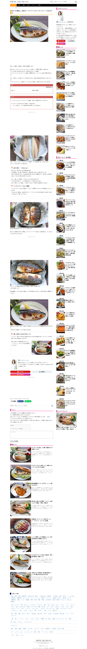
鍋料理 (54, 598)
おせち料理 (48, 599)
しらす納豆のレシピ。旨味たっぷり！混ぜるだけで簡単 (70, 105)
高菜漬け (48, 628)
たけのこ (40, 610)
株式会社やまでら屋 (48, 642)
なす (57, 604)
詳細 (48, 416)
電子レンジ (65, 596)
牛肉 (12, 613)
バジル (49, 610)
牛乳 (15, 622)
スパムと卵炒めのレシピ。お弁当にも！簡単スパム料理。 (70, 314)
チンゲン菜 (34, 606)
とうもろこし (14, 610)
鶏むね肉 (34, 613)
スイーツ (34, 5)
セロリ (52, 606)
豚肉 (16, 613)
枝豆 (57, 608)
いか (25, 631)
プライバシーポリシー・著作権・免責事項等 (43, 648)
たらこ (47, 631)
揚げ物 (64, 598)
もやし (67, 606)
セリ (48, 606)
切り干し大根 (60, 628)
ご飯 (12, 618)
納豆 (12, 628)
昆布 (35, 631)
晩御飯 (27, 599)
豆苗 (72, 606)
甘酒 (49, 618)
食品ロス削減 (55, 599)
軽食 (32, 599)
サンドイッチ (26, 598)
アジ (12, 631)
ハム (67, 613)
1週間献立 (13, 599)
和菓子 (43, 598)
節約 (60, 596)
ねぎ (49, 604)
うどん (27, 618)
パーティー (49, 598)
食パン (16, 618)
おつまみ (72, 596)
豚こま (23, 613)
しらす (16, 631)
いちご (22, 635)
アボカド (13, 608)
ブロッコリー (35, 608)
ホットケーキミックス (62, 618)
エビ (32, 631)
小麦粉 (53, 618)
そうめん (37, 618)
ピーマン (17, 604)
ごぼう (62, 606)
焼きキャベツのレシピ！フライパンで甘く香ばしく (70, 148)
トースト (21, 618)
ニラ (18, 608)
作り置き (55, 596)
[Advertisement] (31, 52)
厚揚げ (24, 628)
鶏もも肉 (39, 613)
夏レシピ (69, 599)
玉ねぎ (53, 604)
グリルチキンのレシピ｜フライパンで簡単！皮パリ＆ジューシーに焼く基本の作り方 (70, 266)
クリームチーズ (28, 622)
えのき (25, 610)
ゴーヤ (22, 608)
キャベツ (73, 604)
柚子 (35, 610)
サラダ (69, 598)
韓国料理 (19, 598)
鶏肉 (19, 613)
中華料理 (13, 598)
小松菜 (28, 606)
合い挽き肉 (55, 613)
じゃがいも (33, 604)
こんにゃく (36, 628)
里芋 (45, 604)
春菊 (39, 606)
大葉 (45, 610)
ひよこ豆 (30, 628)
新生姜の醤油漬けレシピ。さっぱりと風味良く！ (70, 364)
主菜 (19, 5)
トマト (67, 604)
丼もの (59, 598)
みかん (17, 635)
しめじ (20, 610)
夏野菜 (12, 601)
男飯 (39, 599)
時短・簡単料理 (22, 596)
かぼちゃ (57, 606)
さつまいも (39, 604)
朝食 (18, 599)
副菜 (24, 5)
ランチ (22, 599)
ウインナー (13, 615)
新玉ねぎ (54, 610)
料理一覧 (13, 5)
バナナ (12, 635)
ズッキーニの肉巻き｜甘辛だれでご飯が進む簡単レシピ (70, 84)
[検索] (76, 2)
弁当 (28, 5)
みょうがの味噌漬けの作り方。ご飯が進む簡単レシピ (70, 73)
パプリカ (62, 604)
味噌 (70, 618)
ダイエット (63, 599)
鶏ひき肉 (62, 613)
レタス (12, 606)
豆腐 (16, 628)
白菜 (17, 606)
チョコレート (14, 625)
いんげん (42, 608)
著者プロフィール (43, 645)
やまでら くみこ (25, 360)
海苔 (39, 631)
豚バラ (28, 613)
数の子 (51, 631)
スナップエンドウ (50, 608)
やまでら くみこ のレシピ (19, 2)
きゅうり (26, 604)
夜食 (35, 599)
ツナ (43, 631)
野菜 (43, 599)
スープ (32, 598)
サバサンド (15, 343)
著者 (39, 5)
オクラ (69, 608)
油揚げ (20, 628)
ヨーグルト (20, 622)
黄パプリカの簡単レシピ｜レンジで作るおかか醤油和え (70, 94)
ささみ (45, 613)
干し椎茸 (53, 628)
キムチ (42, 628)
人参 (12, 604)
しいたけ (31, 610)
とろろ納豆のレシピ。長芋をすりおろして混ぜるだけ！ (70, 126)
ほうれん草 (22, 606)
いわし (21, 631)
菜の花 (43, 606)
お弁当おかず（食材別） (46, 596)
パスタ (31, 618)
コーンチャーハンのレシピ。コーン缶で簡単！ (70, 62)
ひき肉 (49, 613)
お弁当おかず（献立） (32, 596)
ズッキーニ (28, 608)
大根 (22, 604)
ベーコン (71, 613)
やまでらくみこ (62, 22)
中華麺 (42, 618)
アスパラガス (63, 608)
